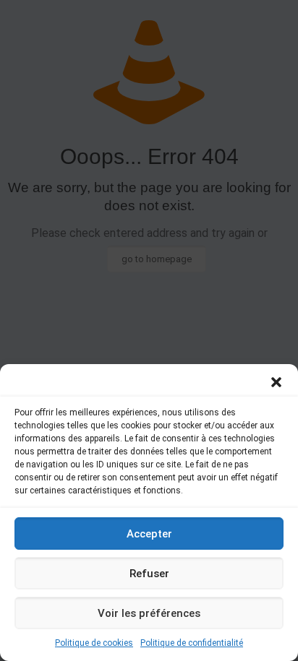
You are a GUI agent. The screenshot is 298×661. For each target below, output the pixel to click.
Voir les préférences (149, 613)
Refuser (149, 573)
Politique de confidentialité (191, 643)
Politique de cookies (94, 643)
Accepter (149, 533)
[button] (276, 382)
